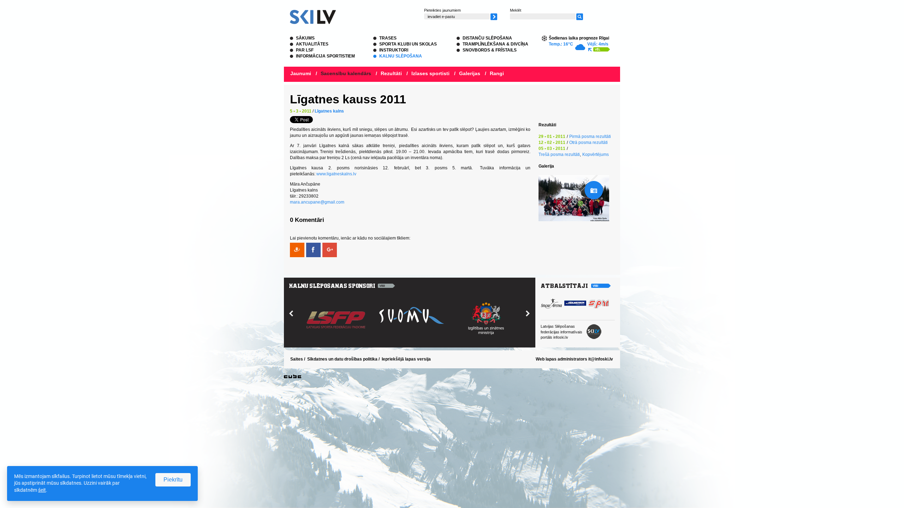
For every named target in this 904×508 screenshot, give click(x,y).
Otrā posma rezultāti (588, 142)
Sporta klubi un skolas (408, 44)
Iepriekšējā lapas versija (406, 359)
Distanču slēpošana (487, 38)
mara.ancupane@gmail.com (317, 202)
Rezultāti (391, 73)
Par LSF (305, 50)
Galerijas (469, 73)
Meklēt (515, 10)
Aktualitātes (312, 44)
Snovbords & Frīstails (490, 50)
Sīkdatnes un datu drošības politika (342, 359)
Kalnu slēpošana (400, 56)
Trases (388, 38)
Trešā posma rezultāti (559, 154)
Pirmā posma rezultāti (590, 136)
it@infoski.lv (600, 359)
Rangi (497, 73)
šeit (42, 490)
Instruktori (393, 50)
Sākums (305, 38)
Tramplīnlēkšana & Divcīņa (495, 44)
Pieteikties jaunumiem (442, 10)
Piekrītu (173, 480)
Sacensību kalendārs (346, 73)
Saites (296, 359)
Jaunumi (300, 73)
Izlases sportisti (430, 73)
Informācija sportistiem (325, 56)
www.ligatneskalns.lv (336, 173)
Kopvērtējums (595, 154)
